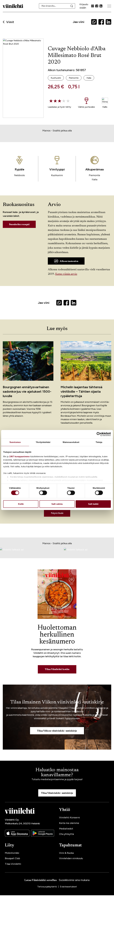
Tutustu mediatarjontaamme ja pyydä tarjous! (57, 779)
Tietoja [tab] (99, 442)
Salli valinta (57, 504)
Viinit (10, 22)
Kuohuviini (57, 175)
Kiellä (20, 504)
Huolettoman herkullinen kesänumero (57, 634)
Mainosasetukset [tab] (71, 442)
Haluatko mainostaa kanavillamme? (57, 773)
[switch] (43, 493)
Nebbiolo (19, 175)
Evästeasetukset (68, 886)
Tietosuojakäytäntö (47, 886)
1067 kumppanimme (19, 456)
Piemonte (94, 175)
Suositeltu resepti (19, 224)
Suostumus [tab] (15, 442)
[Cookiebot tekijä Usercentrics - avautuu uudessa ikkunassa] (98, 434)
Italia (94, 179)
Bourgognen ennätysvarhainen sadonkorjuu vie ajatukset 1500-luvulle (27, 391)
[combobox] (57, 6)
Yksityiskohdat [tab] (43, 442)
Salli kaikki (93, 504)
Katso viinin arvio (66, 274)
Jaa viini (78, 22)
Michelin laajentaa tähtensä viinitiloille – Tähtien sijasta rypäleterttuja (81, 391)
